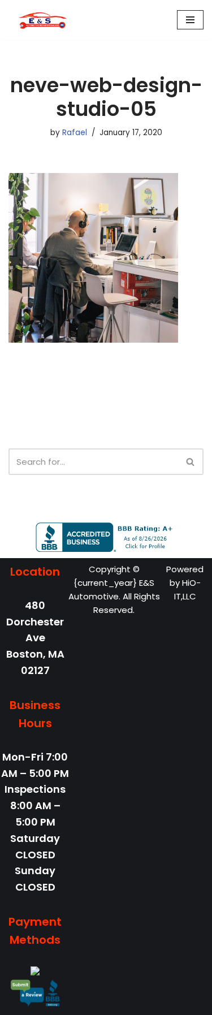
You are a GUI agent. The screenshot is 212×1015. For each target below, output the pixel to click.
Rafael (74, 132)
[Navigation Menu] (190, 19)
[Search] (191, 461)
